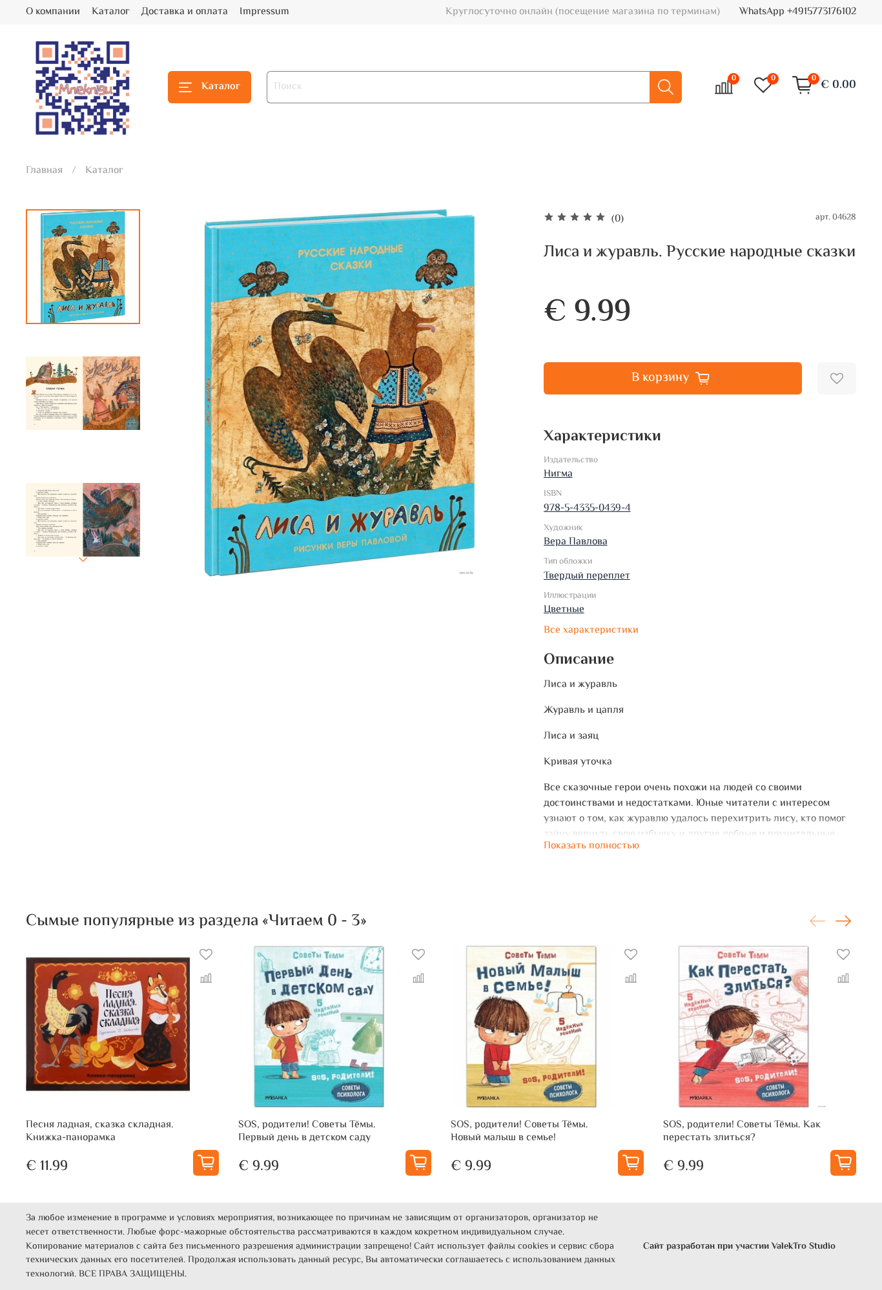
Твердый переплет (587, 576)
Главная (44, 171)
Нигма (558, 474)
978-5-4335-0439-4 (587, 508)
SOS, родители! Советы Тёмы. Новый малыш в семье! (519, 1131)
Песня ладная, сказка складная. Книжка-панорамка (100, 1131)
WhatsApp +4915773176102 (797, 12)
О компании (53, 12)
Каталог (111, 12)
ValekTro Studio (804, 1246)
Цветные (564, 610)
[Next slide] (83, 559)
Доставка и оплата (184, 12)
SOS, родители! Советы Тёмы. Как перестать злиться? (742, 1131)
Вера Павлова (576, 542)
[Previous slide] (182, 393)
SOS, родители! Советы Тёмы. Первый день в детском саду (307, 1131)
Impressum (264, 12)
